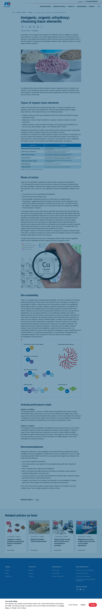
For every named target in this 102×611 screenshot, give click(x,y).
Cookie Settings (21, 608)
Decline (83, 604)
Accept (93, 604)
